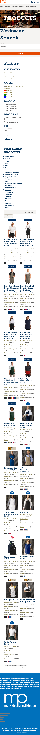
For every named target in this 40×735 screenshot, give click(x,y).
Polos (7, 161)
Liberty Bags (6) (11, 106)
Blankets (8, 199)
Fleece (7, 168)
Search (2, 43)
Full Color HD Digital (10, 248)
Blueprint (24, 733)
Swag (2, 717)
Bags (6, 165)
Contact (2, 721)
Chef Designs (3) (11, 104)
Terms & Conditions (29, 730)
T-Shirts (7, 159)
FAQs (1, 719)
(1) (9, 92)
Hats (6, 163)
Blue (7, 97)
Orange (8, 92)
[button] (35, 2)
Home (2, 6)
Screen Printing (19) (12, 122)
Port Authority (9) (11, 108)
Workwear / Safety (11, 175)
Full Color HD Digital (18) (13, 118)
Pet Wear (8, 185)
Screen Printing (9, 256)
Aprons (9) (9, 79)
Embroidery (8, 252)
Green (8, 95)
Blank (6, 260)
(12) (9, 90)
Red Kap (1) (9, 110)
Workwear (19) (9, 77)
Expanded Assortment (17, 6)
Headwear (9, 201)
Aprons (27, 6)
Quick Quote (9, 156)
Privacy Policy (15, 730)
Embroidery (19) (11, 120)
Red (7, 90)
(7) (9, 88)
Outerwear (9, 170)
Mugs (7, 181)
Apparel (8, 203)
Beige (8, 88)
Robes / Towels (10, 188)
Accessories (9, 205)
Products (7, 6)
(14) (9, 97)
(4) (9, 94)
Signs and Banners (12, 179)
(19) (14, 86)
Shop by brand (10, 177)
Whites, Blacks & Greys (13, 86)
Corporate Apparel (12, 172)
